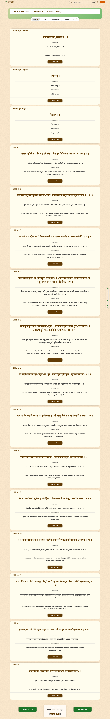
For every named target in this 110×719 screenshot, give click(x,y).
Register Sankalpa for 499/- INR (34, 28)
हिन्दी (58, 714)
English (52, 714)
